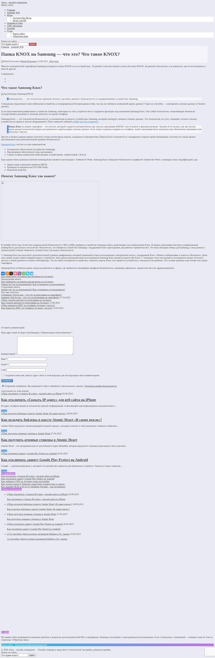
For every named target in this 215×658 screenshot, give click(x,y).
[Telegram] (31, 273)
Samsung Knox (8, 144)
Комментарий (9, 354)
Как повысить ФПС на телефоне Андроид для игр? (27, 308)
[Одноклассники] (7, 273)
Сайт (3, 370)
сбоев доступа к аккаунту (85, 121)
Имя (4, 359)
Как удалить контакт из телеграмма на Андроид (25, 303)
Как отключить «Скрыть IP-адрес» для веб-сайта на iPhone (48, 400)
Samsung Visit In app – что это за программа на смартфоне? (30, 297)
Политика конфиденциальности (101, 386)
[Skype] (27, 273)
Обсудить (54, 61)
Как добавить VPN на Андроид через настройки (25, 481)
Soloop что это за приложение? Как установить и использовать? (33, 284)
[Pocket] (15, 273)
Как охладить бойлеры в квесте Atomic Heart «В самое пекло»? (51, 420)
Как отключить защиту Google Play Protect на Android (44, 460)
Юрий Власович (28, 61)
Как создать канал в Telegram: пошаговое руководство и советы (33, 484)
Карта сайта (7, 645)
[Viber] (19, 273)
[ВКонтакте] (3, 273)
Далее (4, 411)
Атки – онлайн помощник (14, 2)
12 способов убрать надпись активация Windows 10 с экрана (37, 539)
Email (4, 364)
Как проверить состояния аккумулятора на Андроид (27, 276)
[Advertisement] (23, 586)
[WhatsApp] (23, 273)
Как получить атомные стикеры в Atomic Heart (39, 440)
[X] (11, 273)
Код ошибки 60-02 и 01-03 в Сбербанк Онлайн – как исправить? (33, 486)
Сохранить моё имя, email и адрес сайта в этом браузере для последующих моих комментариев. (52, 375)
